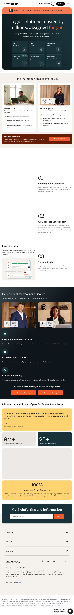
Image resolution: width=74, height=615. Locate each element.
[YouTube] (49, 562)
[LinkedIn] (55, 562)
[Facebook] (61, 562)
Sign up (59, 516)
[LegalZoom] (13, 562)
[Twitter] (66, 562)
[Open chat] (70, 611)
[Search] (53, 4)
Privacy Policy (12, 576)
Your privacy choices (12, 582)
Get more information (9, 605)
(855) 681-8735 (45, 3)
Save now (59, 10)
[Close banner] (64, 10)
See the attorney (63, 599)
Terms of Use (60, 574)
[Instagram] (43, 562)
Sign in (60, 3)
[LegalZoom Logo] (11, 3)
